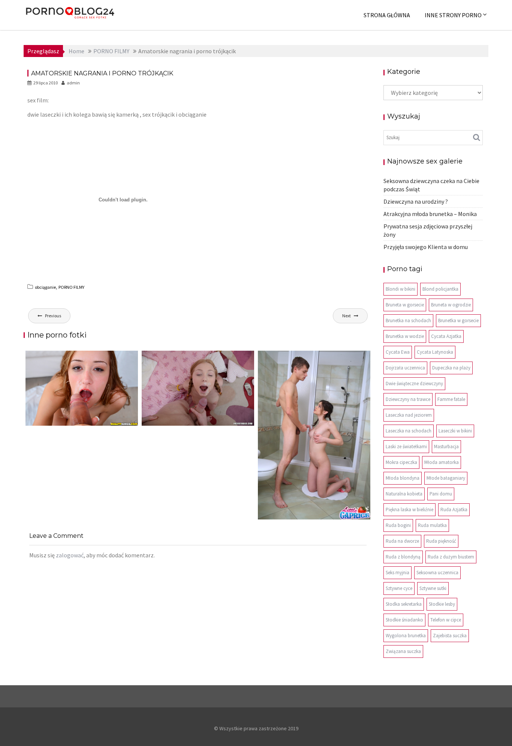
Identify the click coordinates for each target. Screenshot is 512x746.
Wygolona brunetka (406, 635)
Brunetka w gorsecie (458, 320)
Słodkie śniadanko (404, 620)
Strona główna (387, 15)
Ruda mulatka (432, 525)
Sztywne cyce (399, 588)
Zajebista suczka (450, 635)
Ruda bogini (398, 525)
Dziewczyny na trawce (408, 399)
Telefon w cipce (445, 620)
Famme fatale (451, 399)
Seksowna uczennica (437, 572)
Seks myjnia (397, 572)
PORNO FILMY (71, 287)
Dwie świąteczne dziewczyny (414, 383)
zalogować (70, 555)
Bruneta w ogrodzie (451, 305)
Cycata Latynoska (435, 352)
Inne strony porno (453, 15)
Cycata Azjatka (446, 336)
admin (73, 83)
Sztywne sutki (432, 588)
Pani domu (441, 494)
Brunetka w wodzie (405, 336)
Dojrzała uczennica (405, 368)
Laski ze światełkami (406, 446)
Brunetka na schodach (408, 320)
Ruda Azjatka (453, 509)
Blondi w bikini (400, 289)
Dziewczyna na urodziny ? (415, 201)
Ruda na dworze (402, 541)
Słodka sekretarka (404, 604)
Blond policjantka (440, 289)
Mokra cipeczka (401, 462)
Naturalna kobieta (404, 494)
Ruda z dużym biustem (451, 557)
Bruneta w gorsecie (405, 305)
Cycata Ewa (398, 352)
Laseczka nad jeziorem (409, 415)
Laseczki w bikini (455, 431)
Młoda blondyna (402, 478)
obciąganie (45, 287)
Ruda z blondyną (403, 557)
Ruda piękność (441, 541)
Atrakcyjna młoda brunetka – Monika (430, 214)
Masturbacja (446, 446)
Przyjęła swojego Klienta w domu (425, 247)
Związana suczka (403, 651)
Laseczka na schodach (408, 431)
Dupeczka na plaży (451, 368)
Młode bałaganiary (446, 478)
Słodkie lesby (442, 604)
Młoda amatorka (441, 462)
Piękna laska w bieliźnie (409, 509)
